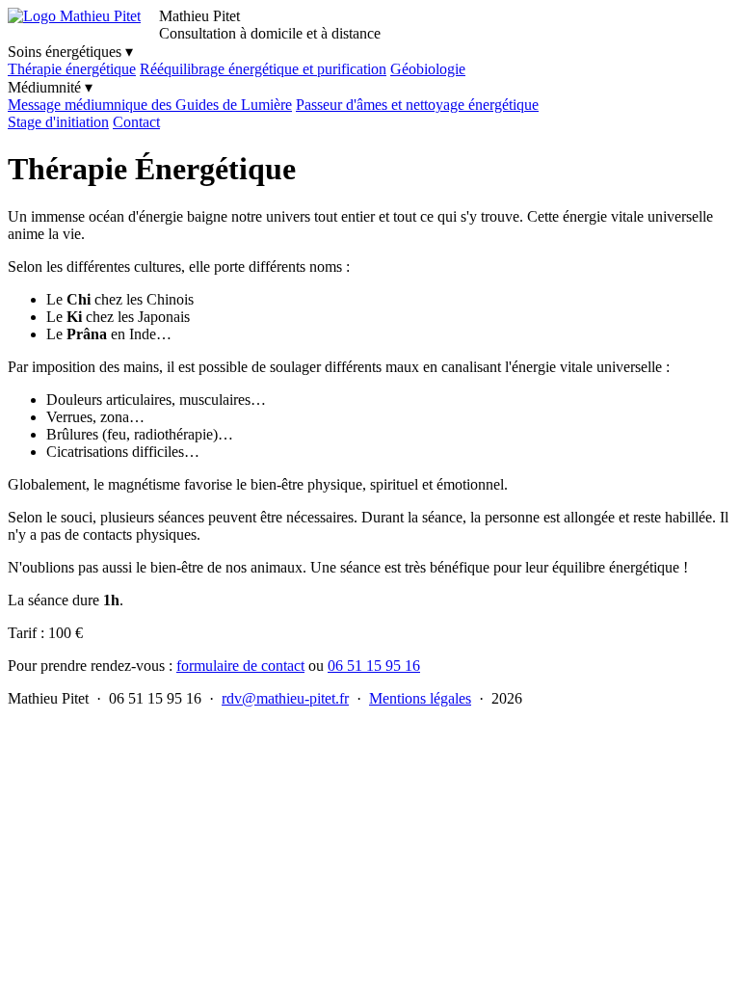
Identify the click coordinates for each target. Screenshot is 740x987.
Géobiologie (427, 69)
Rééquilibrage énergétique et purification (263, 69)
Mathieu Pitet (199, 16)
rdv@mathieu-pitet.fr (285, 698)
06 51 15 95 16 (374, 665)
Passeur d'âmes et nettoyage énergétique (417, 104)
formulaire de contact (240, 665)
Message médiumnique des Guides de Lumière (150, 104)
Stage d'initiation (58, 122)
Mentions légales (420, 698)
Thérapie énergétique (72, 69)
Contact (136, 122)
